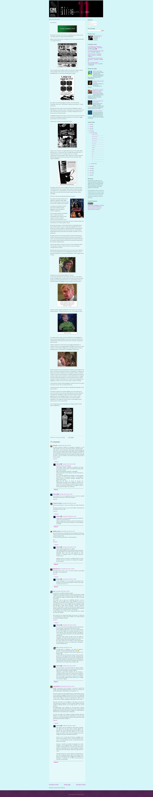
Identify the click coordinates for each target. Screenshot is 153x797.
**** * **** (94, 143)
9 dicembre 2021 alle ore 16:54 (69, 503)
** (92, 158)
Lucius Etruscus (56, 686)
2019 (90, 168)
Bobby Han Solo (56, 568)
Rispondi (55, 458)
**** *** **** (94, 139)
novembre (93, 163)
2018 (90, 170)
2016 (90, 175)
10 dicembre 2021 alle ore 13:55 (69, 547)
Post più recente (53, 784)
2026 (90, 124)
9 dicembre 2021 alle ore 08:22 (69, 464)
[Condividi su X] (70, 437)
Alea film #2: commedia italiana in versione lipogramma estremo (98, 91)
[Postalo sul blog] (69, 437)
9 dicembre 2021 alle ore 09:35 (65, 494)
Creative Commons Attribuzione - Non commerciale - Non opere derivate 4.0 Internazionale (95, 208)
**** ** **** (94, 141)
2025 (90, 126)
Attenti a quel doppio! (97, 71)
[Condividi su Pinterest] (73, 437)
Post (90, 22)
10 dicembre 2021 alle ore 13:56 (69, 516)
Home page (67, 784)
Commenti (91, 24)
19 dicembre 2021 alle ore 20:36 (67, 686)
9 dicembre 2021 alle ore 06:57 (64, 445)
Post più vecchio (80, 784)
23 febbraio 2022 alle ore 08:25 (69, 665)
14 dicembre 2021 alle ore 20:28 (62, 591)
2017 (90, 172)
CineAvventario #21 (97, 36)
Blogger (82, 794)
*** (92, 156)
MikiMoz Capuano (57, 531)
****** (93, 149)
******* (93, 147)
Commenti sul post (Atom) (59, 787)
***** (93, 152)
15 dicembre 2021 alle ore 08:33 (69, 625)
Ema (54, 591)
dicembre (93, 132)
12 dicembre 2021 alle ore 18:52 (69, 579)
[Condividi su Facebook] (72, 437)
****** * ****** (95, 134)
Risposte (56, 461)
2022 (90, 128)
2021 (90, 131)
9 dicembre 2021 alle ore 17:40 (68, 531)
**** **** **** (94, 136)
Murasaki (55, 445)
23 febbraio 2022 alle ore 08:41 (69, 725)
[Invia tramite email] (68, 437)
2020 (90, 166)
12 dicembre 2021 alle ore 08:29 (67, 568)
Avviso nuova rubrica (97, 110)
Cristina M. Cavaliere (57, 503)
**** (93, 154)
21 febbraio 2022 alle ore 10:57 (65, 647)
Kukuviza (58, 464)
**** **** (94, 145)
